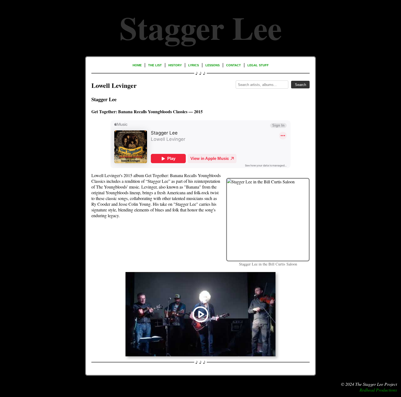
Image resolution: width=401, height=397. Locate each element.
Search (300, 85)
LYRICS (193, 64)
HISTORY (175, 64)
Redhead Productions (378, 390)
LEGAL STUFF (258, 64)
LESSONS (212, 64)
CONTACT (233, 64)
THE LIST (155, 64)
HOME (137, 64)
